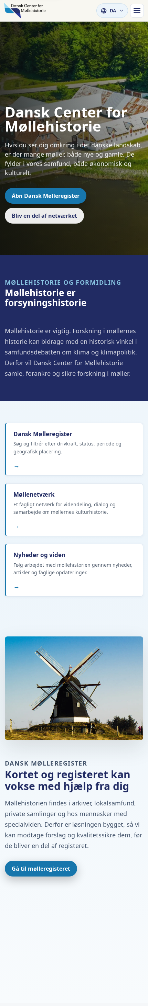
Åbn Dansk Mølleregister (46, 196)
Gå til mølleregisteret (41, 868)
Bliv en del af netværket (44, 215)
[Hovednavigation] (137, 11)
